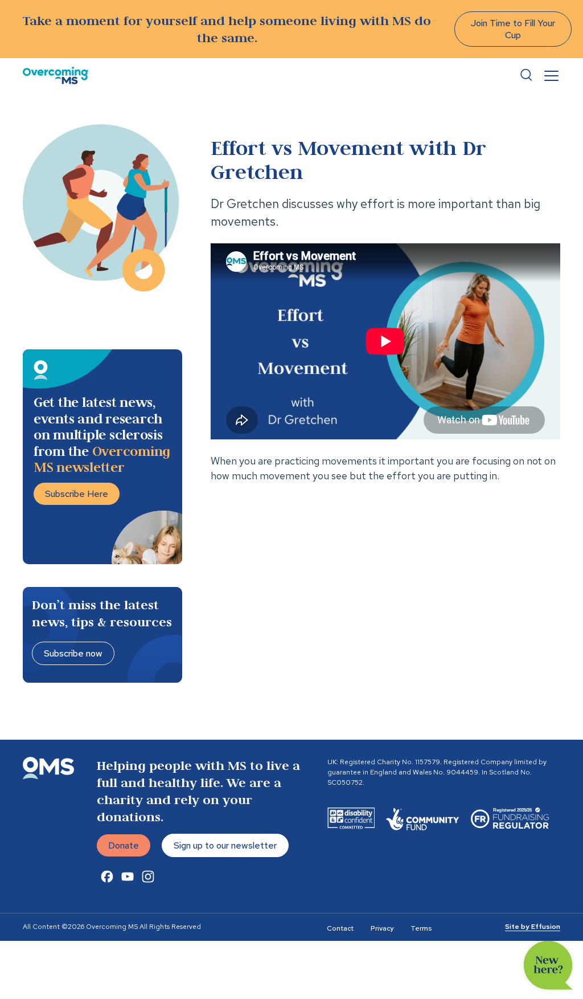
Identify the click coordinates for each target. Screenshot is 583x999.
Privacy (382, 928)
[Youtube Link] (127, 876)
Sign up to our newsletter (225, 845)
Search (526, 75)
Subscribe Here (76, 494)
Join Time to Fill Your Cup (513, 29)
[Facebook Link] (107, 876)
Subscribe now (73, 653)
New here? (548, 965)
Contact (340, 928)
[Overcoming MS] (55, 75)
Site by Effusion (532, 926)
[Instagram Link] (148, 876)
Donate (123, 845)
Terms (421, 928)
